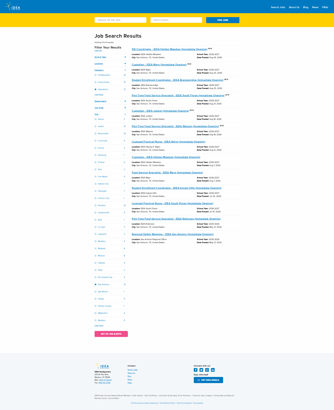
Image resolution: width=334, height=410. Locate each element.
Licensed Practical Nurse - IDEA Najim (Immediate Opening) (168, 141)
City (97, 114)
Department (100, 101)
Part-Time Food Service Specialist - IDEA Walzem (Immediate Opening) (175, 126)
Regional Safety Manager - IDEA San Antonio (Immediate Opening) (173, 234)
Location (99, 63)
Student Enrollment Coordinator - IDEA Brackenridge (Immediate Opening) (177, 80)
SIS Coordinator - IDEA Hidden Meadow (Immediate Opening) (169, 49)
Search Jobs (278, 7)
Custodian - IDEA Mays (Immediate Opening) (159, 64)
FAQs (325, 7)
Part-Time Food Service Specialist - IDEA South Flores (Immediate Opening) (178, 95)
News (315, 7)
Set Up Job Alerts (111, 334)
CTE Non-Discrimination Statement (144, 403)
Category (99, 70)
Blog (305, 7)
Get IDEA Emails (209, 380)
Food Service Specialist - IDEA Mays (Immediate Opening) (167, 172)
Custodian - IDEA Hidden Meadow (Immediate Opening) (166, 157)
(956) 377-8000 (105, 380)
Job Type (99, 108)
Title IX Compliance (184, 403)
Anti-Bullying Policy (167, 403)
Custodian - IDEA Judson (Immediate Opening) (160, 110)
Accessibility (198, 403)
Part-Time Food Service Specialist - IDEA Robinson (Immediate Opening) (176, 218)
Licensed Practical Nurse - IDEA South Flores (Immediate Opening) (172, 203)
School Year (100, 57)
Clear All (98, 51)
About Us (294, 7)
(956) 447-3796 (104, 383)
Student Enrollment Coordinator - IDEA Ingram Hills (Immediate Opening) (177, 188)
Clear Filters (99, 95)
